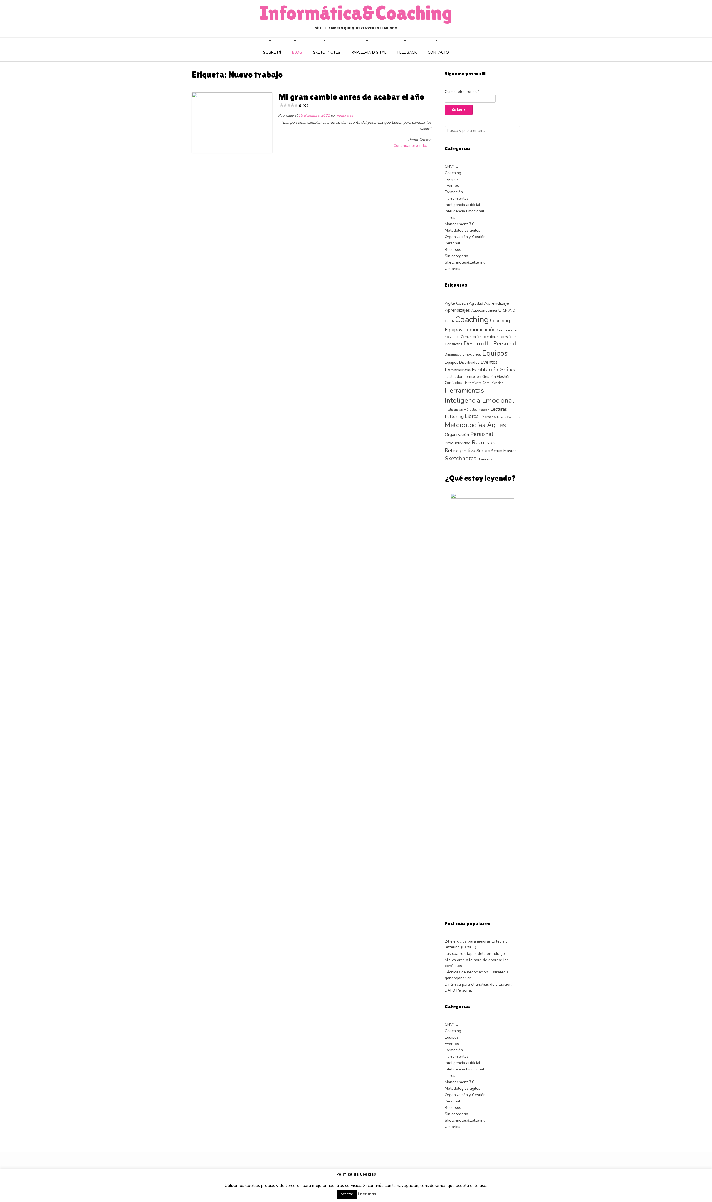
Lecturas (498, 409)
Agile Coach (456, 303)
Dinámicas (453, 354)
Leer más (367, 1194)
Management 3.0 (459, 224)
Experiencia (458, 369)
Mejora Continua (508, 417)
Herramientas (457, 198)
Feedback (407, 52)
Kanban (483, 410)
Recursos (453, 249)
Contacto (438, 52)
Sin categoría (456, 256)
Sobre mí (272, 52)
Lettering (454, 416)
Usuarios (452, 268)
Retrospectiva (460, 450)
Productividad (458, 443)
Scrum (483, 450)
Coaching (453, 172)
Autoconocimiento (486, 310)
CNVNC (451, 166)
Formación (454, 192)
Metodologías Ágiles (475, 424)
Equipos (452, 179)
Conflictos (454, 344)
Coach (449, 321)
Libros (450, 217)
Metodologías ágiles (462, 230)
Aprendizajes (457, 310)
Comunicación (479, 329)
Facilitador (454, 376)
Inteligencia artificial (462, 204)
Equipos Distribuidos (462, 362)
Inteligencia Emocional (464, 211)
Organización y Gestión (465, 236)
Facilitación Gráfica (494, 369)
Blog (297, 52)
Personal (452, 243)
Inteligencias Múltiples (461, 409)
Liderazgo (488, 416)
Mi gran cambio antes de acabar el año (351, 99)
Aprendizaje (496, 303)
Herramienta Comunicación (483, 383)
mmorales (345, 115)
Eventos (452, 185)
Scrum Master (503, 450)
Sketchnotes (326, 52)
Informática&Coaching (356, 13)
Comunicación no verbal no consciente (488, 336)
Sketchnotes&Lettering (465, 262)
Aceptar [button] (346, 1194)
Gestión (489, 376)
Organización (457, 434)
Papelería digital (369, 52)
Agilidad (476, 303)
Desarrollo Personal (490, 343)
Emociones (472, 354)
